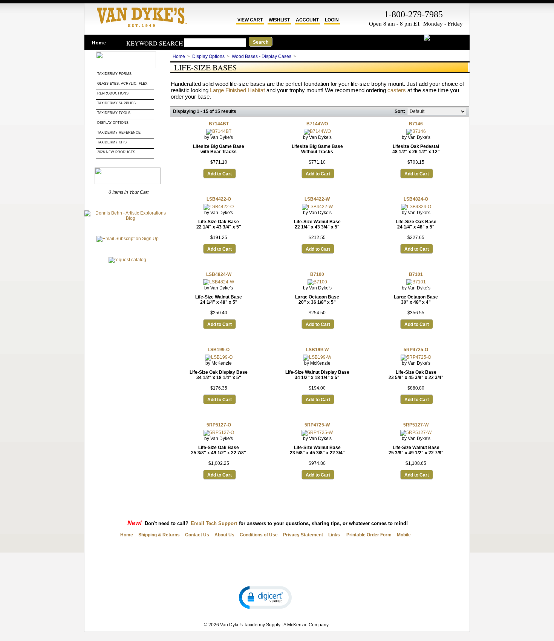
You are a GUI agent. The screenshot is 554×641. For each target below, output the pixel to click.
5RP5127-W (416, 425)
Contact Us (197, 534)
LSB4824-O (416, 199)
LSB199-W (317, 349)
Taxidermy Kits (112, 142)
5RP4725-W (317, 425)
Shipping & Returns (159, 534)
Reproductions (113, 93)
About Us (224, 534)
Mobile (404, 534)
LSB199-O (219, 349)
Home (99, 43)
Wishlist (279, 20)
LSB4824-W (218, 274)
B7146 (416, 123)
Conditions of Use (259, 534)
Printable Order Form (368, 534)
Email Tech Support (214, 523)
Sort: (400, 111)
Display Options (113, 123)
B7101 (416, 274)
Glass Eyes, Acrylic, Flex (122, 83)
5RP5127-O (219, 425)
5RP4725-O (416, 349)
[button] (265, 597)
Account (307, 20)
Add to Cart (219, 174)
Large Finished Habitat (237, 90)
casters (396, 90)
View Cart (250, 20)
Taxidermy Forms (115, 74)
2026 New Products (116, 152)
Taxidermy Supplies (116, 103)
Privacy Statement (303, 534)
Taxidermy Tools (113, 113)
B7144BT (219, 123)
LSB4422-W (317, 199)
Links (334, 534)
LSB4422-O (219, 199)
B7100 (317, 274)
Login (332, 20)
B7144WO (317, 123)
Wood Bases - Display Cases (261, 56)
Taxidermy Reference (119, 132)
